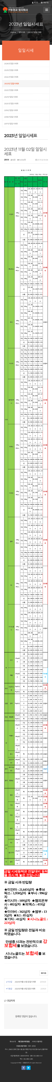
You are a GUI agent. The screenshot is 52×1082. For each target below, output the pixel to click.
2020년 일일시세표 (11, 103)
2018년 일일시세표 (11, 117)
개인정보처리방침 (24, 1042)
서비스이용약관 (37, 1042)
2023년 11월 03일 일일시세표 (25, 982)
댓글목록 (10, 1000)
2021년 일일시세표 (11, 97)
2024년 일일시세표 (11, 77)
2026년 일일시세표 (11, 63)
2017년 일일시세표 (11, 124)
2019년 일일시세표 (11, 110)
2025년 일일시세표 (11, 70)
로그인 (36, 2)
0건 (13, 160)
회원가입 (46, 2)
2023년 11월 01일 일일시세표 (25, 989)
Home (13, 32)
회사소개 (13, 1042)
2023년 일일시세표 (11, 83)
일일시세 (22, 32)
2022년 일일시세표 (11, 90)
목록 (44, 973)
